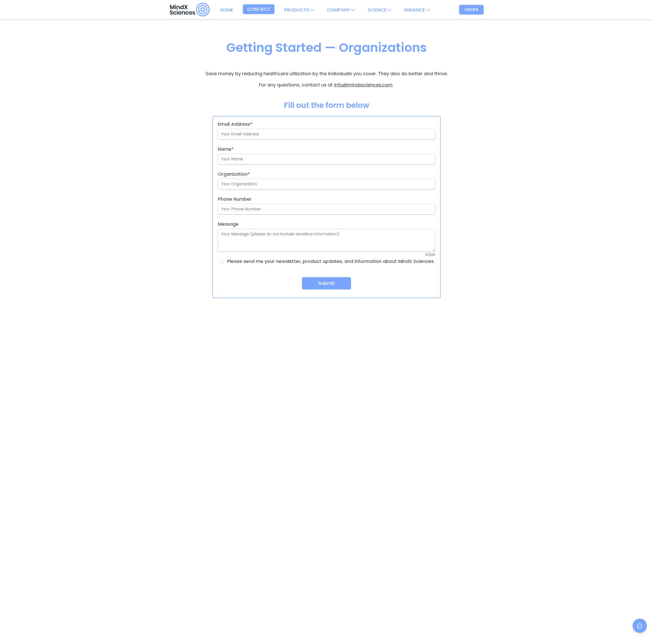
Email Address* (235, 124)
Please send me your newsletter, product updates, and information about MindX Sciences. (331, 261)
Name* (226, 149)
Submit (326, 283)
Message (228, 224)
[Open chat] (640, 626)
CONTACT (258, 9)
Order (471, 9)
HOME (226, 10)
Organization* (234, 174)
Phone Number (235, 199)
